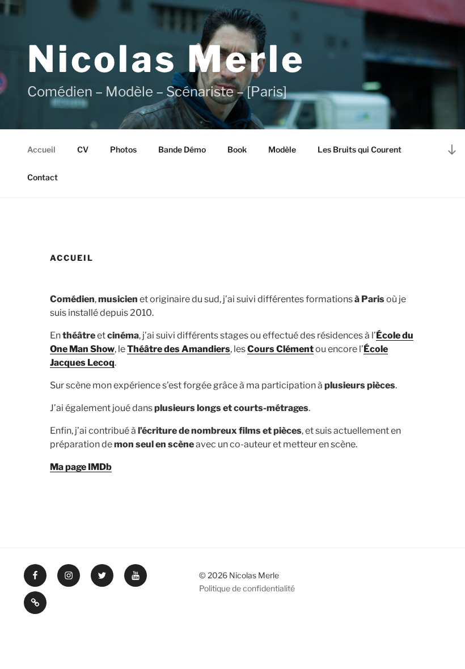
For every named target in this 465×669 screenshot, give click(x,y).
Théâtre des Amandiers (178, 349)
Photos (123, 149)
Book (237, 149)
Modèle (282, 149)
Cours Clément (280, 349)
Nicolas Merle (166, 59)
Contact (42, 177)
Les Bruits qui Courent (359, 149)
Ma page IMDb (81, 466)
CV (82, 149)
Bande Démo (182, 149)
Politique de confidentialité (247, 588)
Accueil (41, 149)
